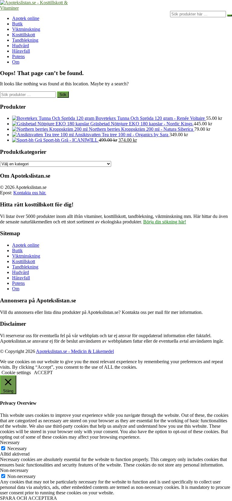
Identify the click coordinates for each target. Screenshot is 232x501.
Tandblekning (25, 40)
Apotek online (25, 18)
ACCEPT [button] (43, 372)
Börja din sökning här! (164, 221)
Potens (18, 56)
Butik (17, 23)
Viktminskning (26, 29)
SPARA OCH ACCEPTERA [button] (28, 498)
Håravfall (21, 51)
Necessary (17, 448)
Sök (63, 94)
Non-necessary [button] (14, 470)
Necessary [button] (10, 442)
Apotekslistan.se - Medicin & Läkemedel (75, 351)
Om (15, 61)
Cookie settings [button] (16, 372)
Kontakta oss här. (29, 192)
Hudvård (20, 45)
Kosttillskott (23, 34)
